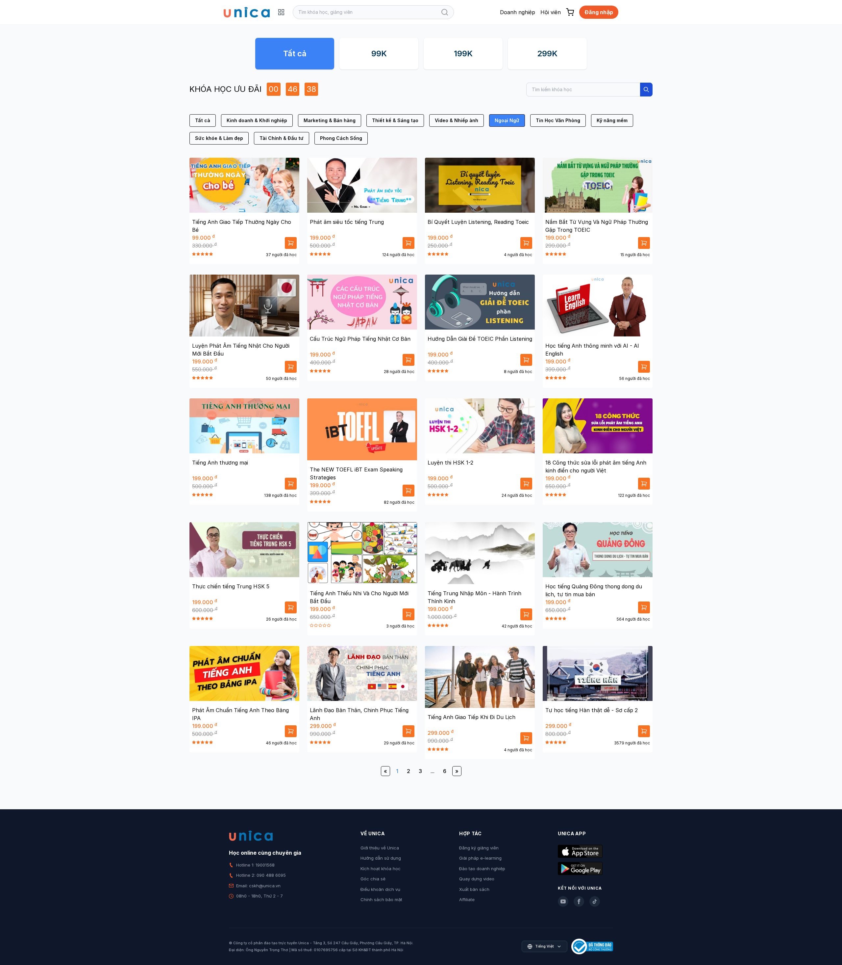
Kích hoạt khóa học (380, 868)
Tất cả (295, 53)
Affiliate (467, 899)
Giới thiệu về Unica (379, 847)
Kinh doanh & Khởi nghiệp (257, 120)
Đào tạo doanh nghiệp (482, 868)
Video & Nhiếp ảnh (456, 120)
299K (547, 53)
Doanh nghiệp (517, 12)
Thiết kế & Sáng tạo (395, 120)
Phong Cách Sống (341, 138)
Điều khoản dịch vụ (380, 889)
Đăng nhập (598, 12)
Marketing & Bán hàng (330, 120)
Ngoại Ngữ (507, 120)
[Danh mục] (281, 12)
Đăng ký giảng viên (479, 847)
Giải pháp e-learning (480, 858)
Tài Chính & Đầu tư (282, 138)
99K (379, 53)
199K (463, 53)
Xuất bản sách (474, 889)
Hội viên (550, 12)
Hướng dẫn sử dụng (380, 858)
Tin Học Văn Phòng (558, 120)
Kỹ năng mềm (612, 120)
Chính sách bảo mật (381, 899)
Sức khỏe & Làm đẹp (219, 138)
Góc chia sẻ (372, 878)
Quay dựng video (476, 878)
